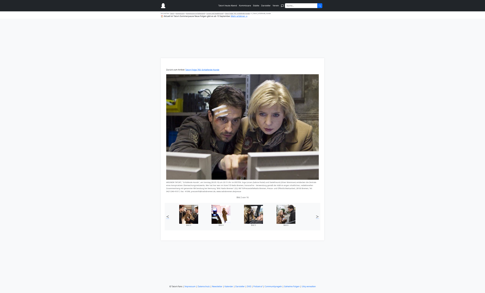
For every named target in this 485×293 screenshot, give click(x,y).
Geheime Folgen (292, 286)
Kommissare (245, 5)
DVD (249, 286)
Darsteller (266, 5)
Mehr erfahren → (239, 16)
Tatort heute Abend (227, 5)
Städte (256, 5)
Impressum (190, 286)
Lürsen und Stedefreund (214, 13)
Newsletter (217, 286)
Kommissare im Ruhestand (195, 13)
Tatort (172, 13)
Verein (276, 5)
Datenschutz (204, 286)
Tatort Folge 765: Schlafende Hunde (237, 13)
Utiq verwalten (309, 286)
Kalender (229, 286)
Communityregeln (273, 286)
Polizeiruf (257, 286)
